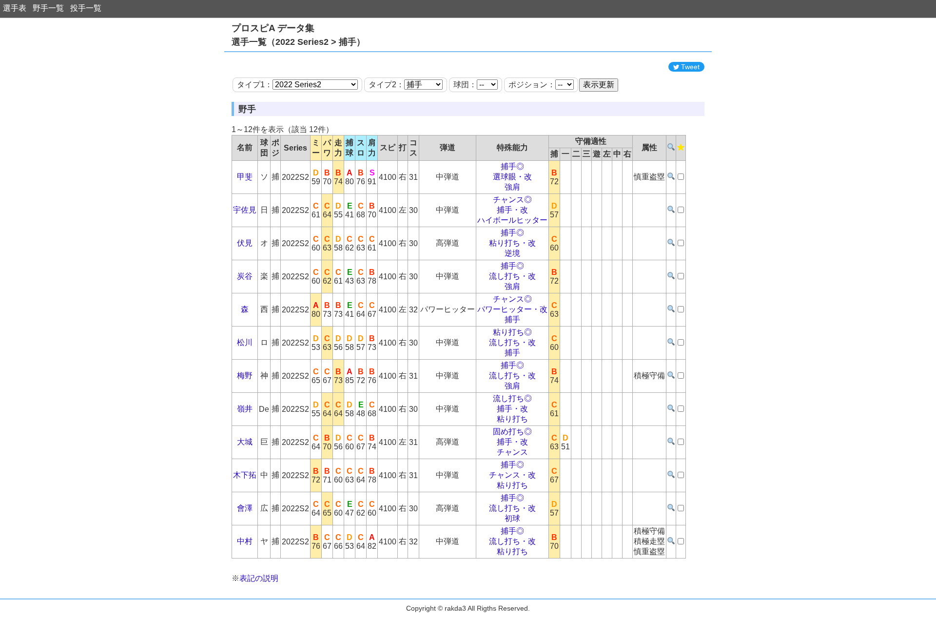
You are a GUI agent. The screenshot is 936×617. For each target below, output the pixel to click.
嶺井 (245, 409)
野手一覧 (48, 8)
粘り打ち (512, 419)
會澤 (245, 508)
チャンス (512, 452)
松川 (245, 342)
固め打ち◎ (512, 431)
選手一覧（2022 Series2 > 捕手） (298, 42)
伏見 (245, 243)
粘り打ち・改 (512, 243)
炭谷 (245, 276)
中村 (245, 541)
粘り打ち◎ (512, 332)
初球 (512, 518)
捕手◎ (512, 166)
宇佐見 (244, 210)
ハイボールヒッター (512, 220)
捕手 (512, 319)
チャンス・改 (512, 475)
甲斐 (245, 177)
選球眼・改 (512, 177)
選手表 (14, 8)
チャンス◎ (512, 199)
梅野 (245, 375)
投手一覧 (85, 8)
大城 (245, 442)
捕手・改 (512, 210)
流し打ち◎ (512, 398)
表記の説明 (258, 578)
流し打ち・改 (512, 276)
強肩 (512, 187)
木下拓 (244, 475)
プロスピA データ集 (273, 28)
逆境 (512, 253)
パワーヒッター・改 (512, 309)
